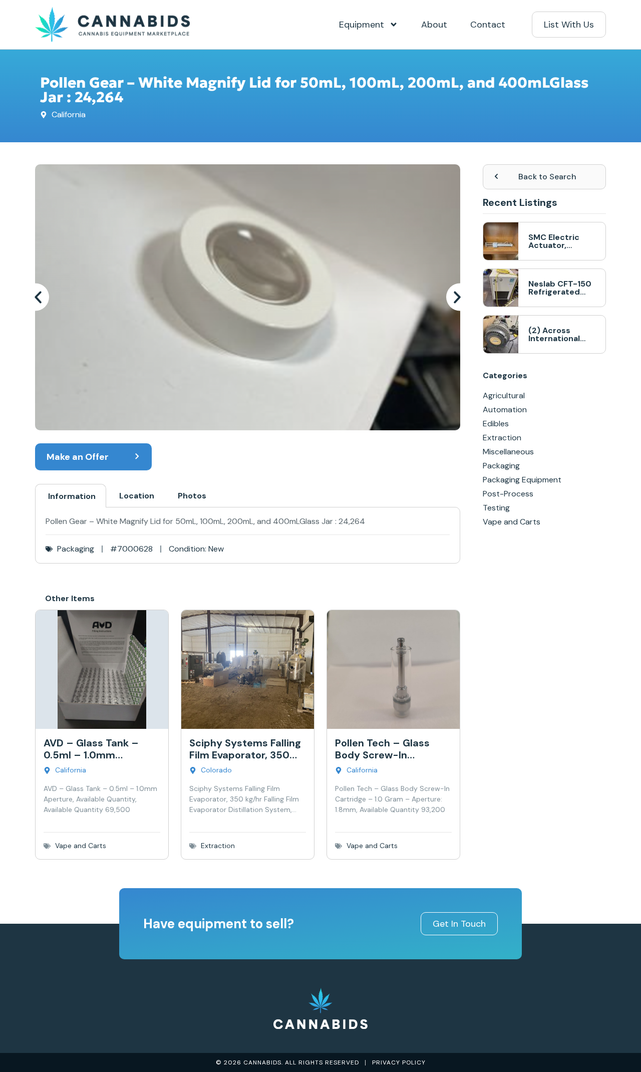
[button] (39, 297)
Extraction (218, 845)
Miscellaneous (508, 451)
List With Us (569, 25)
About (434, 25)
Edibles (496, 423)
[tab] (70, 495)
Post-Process (508, 493)
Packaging (75, 549)
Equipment (361, 25)
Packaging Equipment (522, 479)
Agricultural (504, 395)
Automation (505, 409)
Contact (487, 25)
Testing (496, 507)
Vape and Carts (80, 845)
